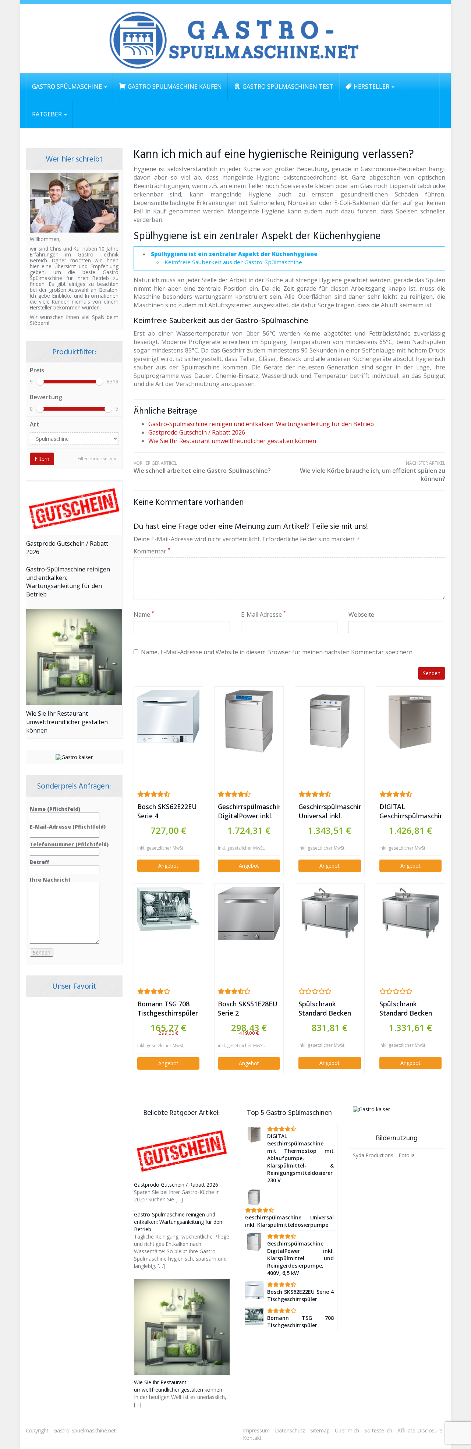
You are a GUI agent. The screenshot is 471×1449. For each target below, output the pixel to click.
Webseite (361, 614)
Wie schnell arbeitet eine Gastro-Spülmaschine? (202, 467)
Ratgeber (47, 114)
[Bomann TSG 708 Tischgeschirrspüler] (168, 909)
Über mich (347, 1430)
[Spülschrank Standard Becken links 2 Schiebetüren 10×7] (329, 913)
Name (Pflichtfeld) (55, 809)
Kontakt (252, 1437)
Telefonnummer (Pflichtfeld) (69, 845)
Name (144, 614)
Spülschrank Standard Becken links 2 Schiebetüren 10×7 (327, 1008)
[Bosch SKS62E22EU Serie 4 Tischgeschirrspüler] (168, 716)
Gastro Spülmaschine (67, 86)
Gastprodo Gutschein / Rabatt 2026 (196, 432)
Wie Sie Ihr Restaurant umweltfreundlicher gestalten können (232, 441)
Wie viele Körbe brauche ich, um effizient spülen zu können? (372, 471)
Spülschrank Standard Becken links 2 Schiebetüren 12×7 (408, 1008)
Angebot (168, 865)
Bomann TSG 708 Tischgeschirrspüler (167, 1008)
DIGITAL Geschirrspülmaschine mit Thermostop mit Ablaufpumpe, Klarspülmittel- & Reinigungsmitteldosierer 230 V (410, 811)
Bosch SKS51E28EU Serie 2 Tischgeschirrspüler (248, 1008)
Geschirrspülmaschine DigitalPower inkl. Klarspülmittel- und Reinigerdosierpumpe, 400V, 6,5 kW (249, 811)
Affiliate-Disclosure (419, 1430)
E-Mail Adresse (263, 614)
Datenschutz (290, 1430)
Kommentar (152, 551)
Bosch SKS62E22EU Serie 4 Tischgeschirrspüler (167, 811)
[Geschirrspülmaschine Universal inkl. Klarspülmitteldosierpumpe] (329, 721)
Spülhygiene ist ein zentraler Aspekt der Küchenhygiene (234, 254)
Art (34, 424)
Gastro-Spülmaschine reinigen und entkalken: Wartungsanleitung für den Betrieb (261, 424)
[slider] (40, 381)
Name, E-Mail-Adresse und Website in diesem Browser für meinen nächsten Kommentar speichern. (277, 652)
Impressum (256, 1430)
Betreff (39, 862)
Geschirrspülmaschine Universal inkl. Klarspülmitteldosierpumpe (329, 811)
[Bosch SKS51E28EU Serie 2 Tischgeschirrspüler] (249, 913)
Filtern (42, 458)
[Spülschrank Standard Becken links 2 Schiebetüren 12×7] (410, 913)
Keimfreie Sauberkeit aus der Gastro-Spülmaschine (233, 262)
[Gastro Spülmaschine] (235, 38)
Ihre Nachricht (50, 880)
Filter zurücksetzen (97, 459)
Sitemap (320, 1430)
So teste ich (378, 1430)
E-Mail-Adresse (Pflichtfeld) (68, 827)
